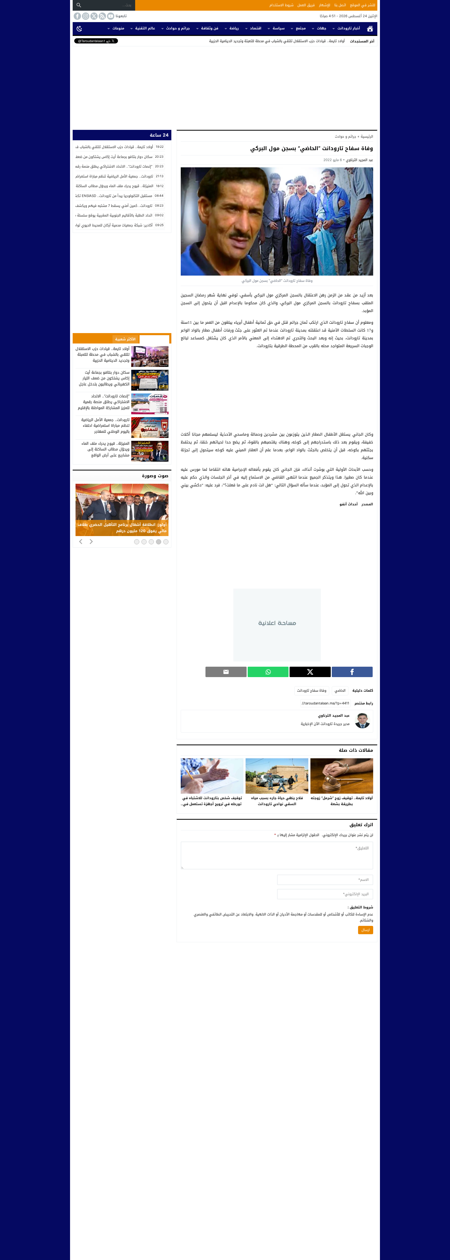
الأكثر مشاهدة (154, 339)
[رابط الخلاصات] (102, 16)
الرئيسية (370, 28)
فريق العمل (306, 5)
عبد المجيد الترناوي (359, 160)
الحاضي (340, 690)
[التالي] (91, 541)
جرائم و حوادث (178, 28)
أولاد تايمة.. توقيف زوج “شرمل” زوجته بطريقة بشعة (342, 801)
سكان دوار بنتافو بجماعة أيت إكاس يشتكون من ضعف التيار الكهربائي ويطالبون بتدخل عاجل (104, 378)
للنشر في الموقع (362, 5)
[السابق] (81, 541)
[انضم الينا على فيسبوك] (77, 16)
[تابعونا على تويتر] (93, 16)
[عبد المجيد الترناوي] (362, 727)
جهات (321, 28)
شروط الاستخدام (281, 5)
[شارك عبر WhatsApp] (268, 672)
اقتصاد (255, 28)
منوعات (118, 28)
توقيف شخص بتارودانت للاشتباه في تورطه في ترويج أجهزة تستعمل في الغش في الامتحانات (212, 804)
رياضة (234, 28)
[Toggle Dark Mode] (79, 28)
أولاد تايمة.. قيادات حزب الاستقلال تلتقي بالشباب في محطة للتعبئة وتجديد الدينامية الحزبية (277, 41)
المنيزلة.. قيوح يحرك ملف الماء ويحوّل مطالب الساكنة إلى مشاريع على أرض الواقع (105, 449)
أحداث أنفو (349, 504)
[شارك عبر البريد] (226, 672)
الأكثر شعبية (125, 339)
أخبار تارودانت (349, 28)
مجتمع (301, 28)
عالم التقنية (145, 28)
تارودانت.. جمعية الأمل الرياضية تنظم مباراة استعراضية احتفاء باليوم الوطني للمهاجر (105, 425)
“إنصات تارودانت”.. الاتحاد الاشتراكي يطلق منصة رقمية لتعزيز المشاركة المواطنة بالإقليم (103, 402)
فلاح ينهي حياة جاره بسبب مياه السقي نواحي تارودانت (277, 801)
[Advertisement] (225, 86)
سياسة (279, 28)
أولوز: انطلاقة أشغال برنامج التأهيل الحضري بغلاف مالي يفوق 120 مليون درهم (122, 528)
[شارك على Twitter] (310, 672)
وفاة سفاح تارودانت (311, 690)
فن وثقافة (209, 28)
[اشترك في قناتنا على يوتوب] (110, 16)
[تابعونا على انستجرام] (85, 16)
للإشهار (324, 5)
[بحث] (79, 5)
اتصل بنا (340, 5)
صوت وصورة (155, 476)
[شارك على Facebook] (352, 672)
